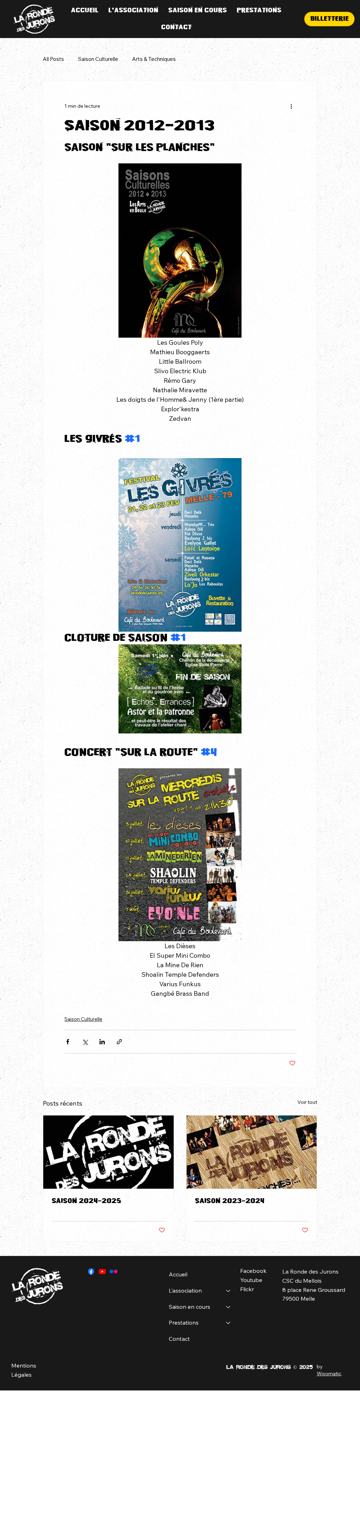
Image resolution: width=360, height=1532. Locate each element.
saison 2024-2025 (87, 1201)
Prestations (184, 1322)
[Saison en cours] (228, 1307)
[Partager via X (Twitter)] (85, 1041)
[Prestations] (228, 1323)
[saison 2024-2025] (108, 1152)
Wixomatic (329, 1373)
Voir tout (307, 1102)
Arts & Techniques (154, 59)
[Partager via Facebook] (67, 1041)
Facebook (253, 1270)
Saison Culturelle (98, 59)
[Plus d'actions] (291, 106)
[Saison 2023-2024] (251, 1152)
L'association (185, 1290)
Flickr (247, 1289)
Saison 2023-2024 (229, 1201)
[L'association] (228, 1291)
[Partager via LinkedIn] (102, 1041)
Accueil (178, 1274)
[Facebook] (91, 1271)
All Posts (53, 59)
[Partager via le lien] (119, 1041)
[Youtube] (102, 1271)
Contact (179, 1338)
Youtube (251, 1279)
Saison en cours (189, 1306)
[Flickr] (113, 1271)
